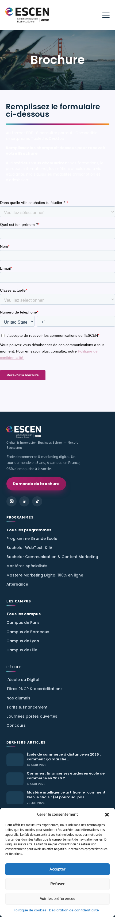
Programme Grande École (31, 538)
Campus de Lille (21, 650)
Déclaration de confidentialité (74, 910)
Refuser (57, 884)
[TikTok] (37, 501)
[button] (107, 814)
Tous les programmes (28, 530)
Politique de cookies (30, 910)
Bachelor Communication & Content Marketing (52, 556)
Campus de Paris (23, 622)
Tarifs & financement (27, 707)
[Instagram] (11, 501)
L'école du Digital (22, 679)
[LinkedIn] (24, 501)
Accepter (57, 869)
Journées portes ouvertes (31, 716)
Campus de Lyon (22, 641)
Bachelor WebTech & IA (29, 547)
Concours (16, 725)
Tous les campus (23, 614)
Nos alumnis (18, 698)
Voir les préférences (57, 898)
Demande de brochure (36, 483)
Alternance (17, 584)
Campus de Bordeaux (27, 631)
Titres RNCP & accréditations (34, 688)
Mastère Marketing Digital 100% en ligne (44, 575)
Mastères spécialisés (26, 565)
